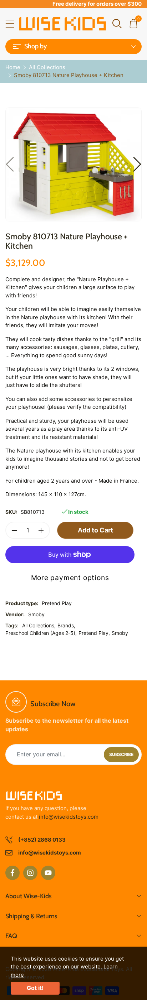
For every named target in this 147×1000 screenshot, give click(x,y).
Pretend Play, (94, 633)
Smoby (36, 614)
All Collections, (39, 625)
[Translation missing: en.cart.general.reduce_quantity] (14, 530)
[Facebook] (12, 873)
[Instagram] (30, 873)
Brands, (66, 625)
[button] (117, 23)
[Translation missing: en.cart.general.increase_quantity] (41, 530)
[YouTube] (48, 873)
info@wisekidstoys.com (68, 816)
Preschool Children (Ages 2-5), (41, 633)
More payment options (70, 577)
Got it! (35, 987)
